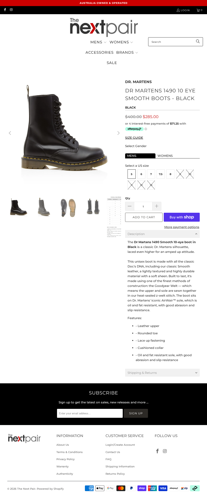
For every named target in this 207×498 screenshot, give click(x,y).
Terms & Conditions (69, 452)
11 (132, 185)
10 (189, 174)
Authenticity (64, 473)
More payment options (181, 227)
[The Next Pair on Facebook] (4, 10)
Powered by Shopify (50, 488)
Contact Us (113, 452)
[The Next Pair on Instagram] (11, 10)
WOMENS (165, 156)
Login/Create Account (120, 444)
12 (141, 185)
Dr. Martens (138, 82)
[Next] (118, 133)
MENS (131, 156)
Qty (127, 198)
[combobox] (175, 41)
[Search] (198, 41)
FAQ (108, 459)
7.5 (161, 174)
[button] (98, 42)
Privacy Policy (65, 459)
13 (151, 185)
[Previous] (10, 133)
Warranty (62, 466)
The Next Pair (26, 488)
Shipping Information (120, 466)
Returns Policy (115, 473)
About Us (62, 444)
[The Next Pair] (103, 26)
